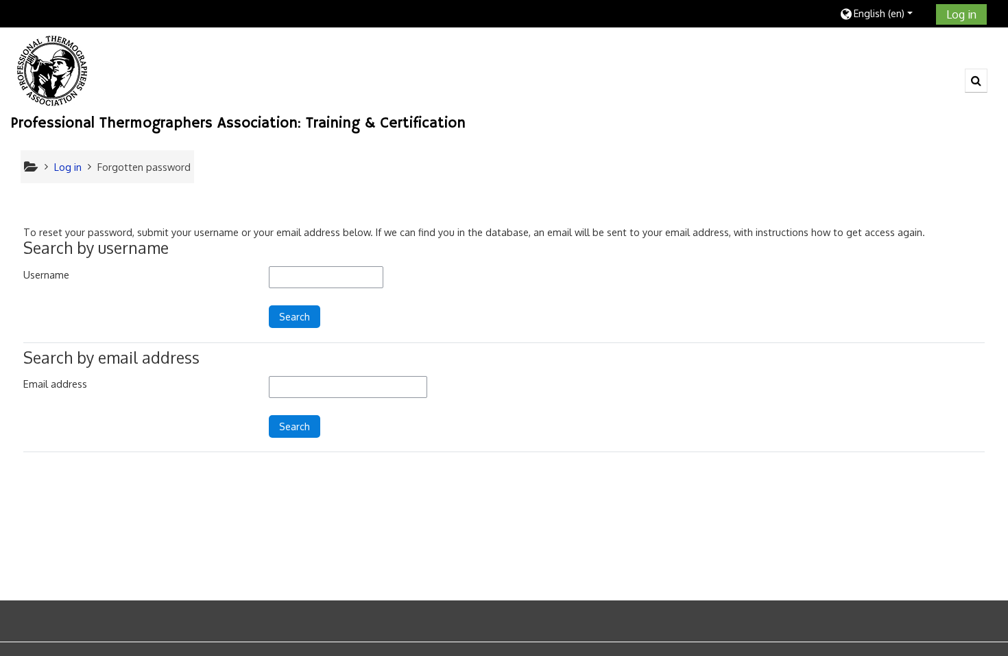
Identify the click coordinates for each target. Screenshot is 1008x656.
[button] (883, 13)
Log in (961, 14)
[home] (52, 70)
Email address (55, 383)
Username (46, 274)
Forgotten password (144, 167)
